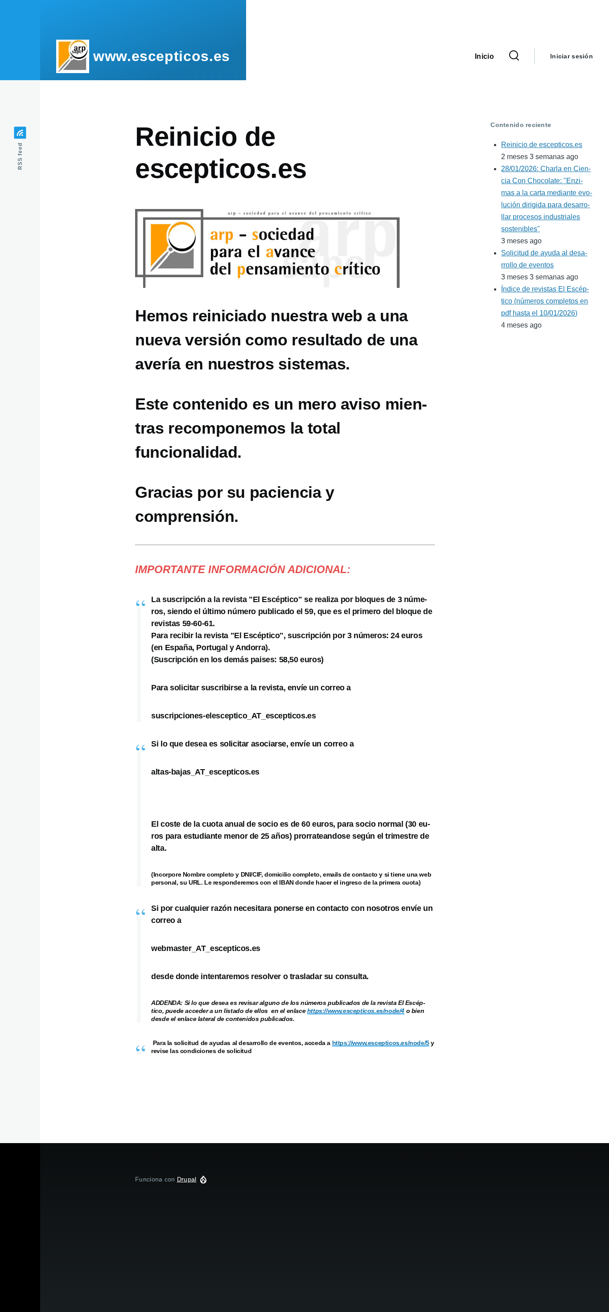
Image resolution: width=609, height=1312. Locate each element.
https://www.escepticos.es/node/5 (380, 1042)
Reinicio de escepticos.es (541, 144)
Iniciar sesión (571, 56)
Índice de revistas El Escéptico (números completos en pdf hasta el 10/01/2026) (545, 301)
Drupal (187, 1179)
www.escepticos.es (161, 56)
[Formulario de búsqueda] (514, 56)
